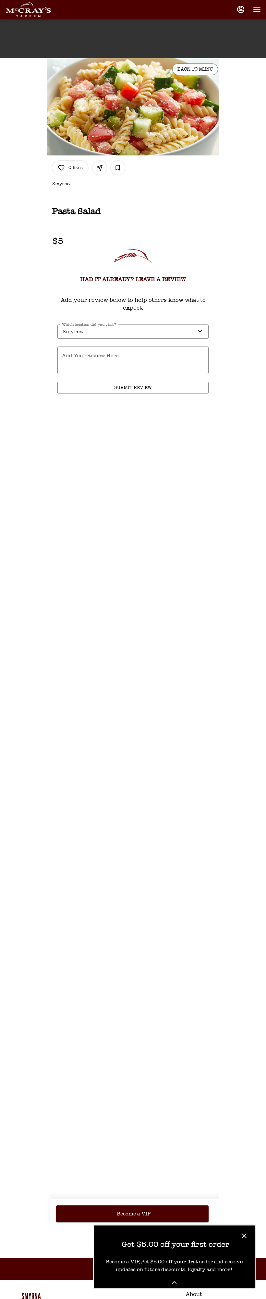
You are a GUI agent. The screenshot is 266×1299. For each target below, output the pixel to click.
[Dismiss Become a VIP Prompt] (244, 1236)
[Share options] (99, 168)
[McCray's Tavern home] (34, 10)
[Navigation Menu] (257, 9)
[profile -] (241, 9)
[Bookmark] (118, 168)
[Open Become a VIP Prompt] (174, 1282)
